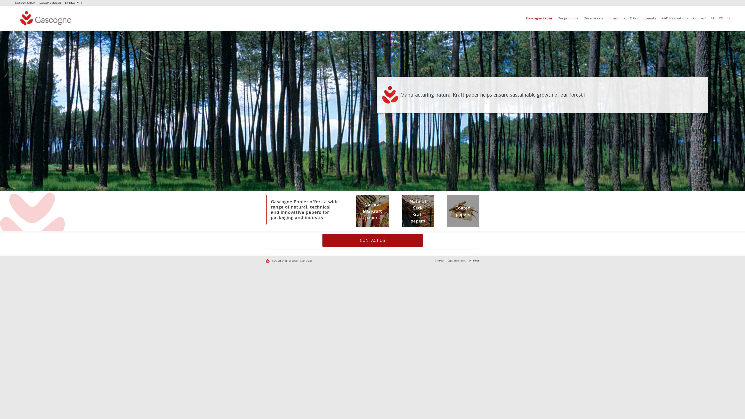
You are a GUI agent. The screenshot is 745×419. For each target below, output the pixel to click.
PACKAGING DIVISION (50, 2)
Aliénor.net (306, 260)
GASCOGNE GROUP (25, 2)
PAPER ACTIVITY (73, 2)
